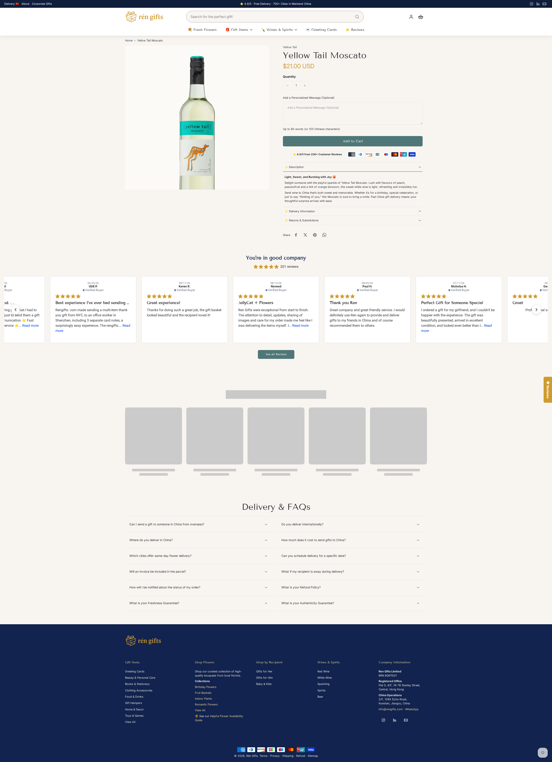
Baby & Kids (264, 684)
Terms (264, 755)
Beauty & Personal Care (140, 677)
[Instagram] (531, 3)
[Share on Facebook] (296, 235)
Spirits (321, 690)
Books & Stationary (137, 684)
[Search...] (357, 17)
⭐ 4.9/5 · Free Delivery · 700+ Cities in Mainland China (275, 3)
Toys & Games (134, 715)
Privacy (275, 755)
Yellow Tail (290, 47)
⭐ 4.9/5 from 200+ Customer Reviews (317, 154)
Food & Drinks (134, 696)
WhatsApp (412, 709)
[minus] (287, 85)
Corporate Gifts (42, 3)
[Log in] (411, 16)
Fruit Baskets (203, 692)
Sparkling (323, 684)
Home (129, 40)
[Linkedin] (538, 3)
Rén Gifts (252, 755)
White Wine (324, 677)
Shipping (287, 755)
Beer (320, 696)
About (25, 3)
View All (130, 722)
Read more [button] (30, 325)
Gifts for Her (264, 671)
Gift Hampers (133, 703)
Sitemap (313, 755)
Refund (300, 755)
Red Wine (323, 671)
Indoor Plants (203, 698)
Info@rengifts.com (391, 709)
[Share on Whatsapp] (324, 235)
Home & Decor (134, 709)
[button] (353, 141)
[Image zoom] (197, 117)
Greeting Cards (134, 671)
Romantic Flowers (206, 704)
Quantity (289, 76)
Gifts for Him (264, 677)
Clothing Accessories (138, 690)
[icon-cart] (420, 16)
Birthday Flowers (205, 687)
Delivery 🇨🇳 (11, 3)
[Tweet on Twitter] (305, 235)
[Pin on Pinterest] (315, 235)
